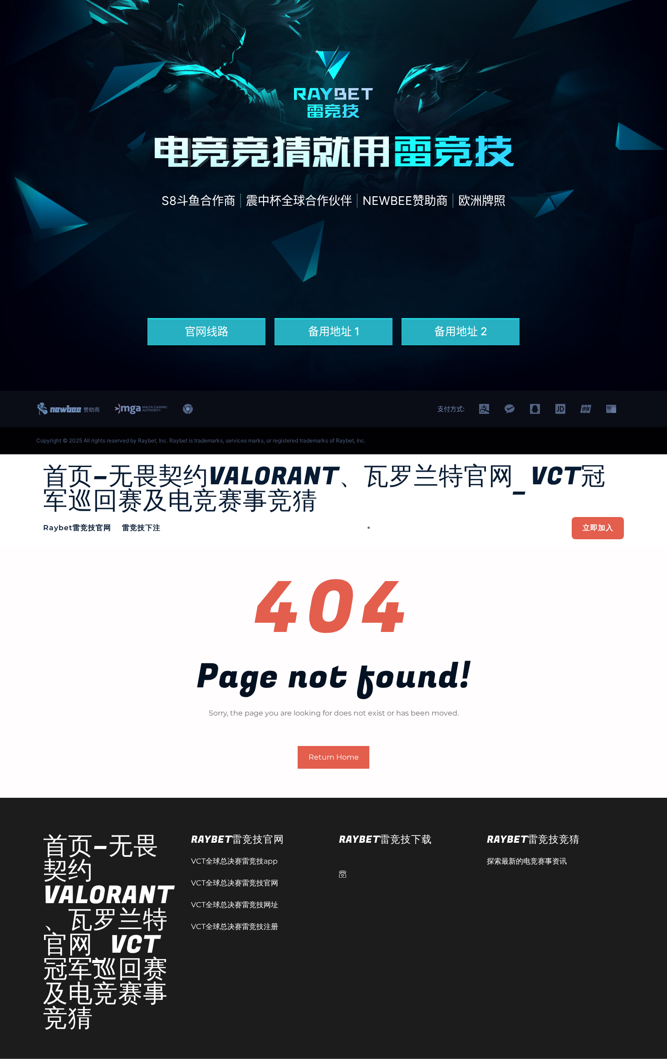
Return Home (334, 757)
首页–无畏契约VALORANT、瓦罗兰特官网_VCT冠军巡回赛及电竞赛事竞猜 (324, 488)
